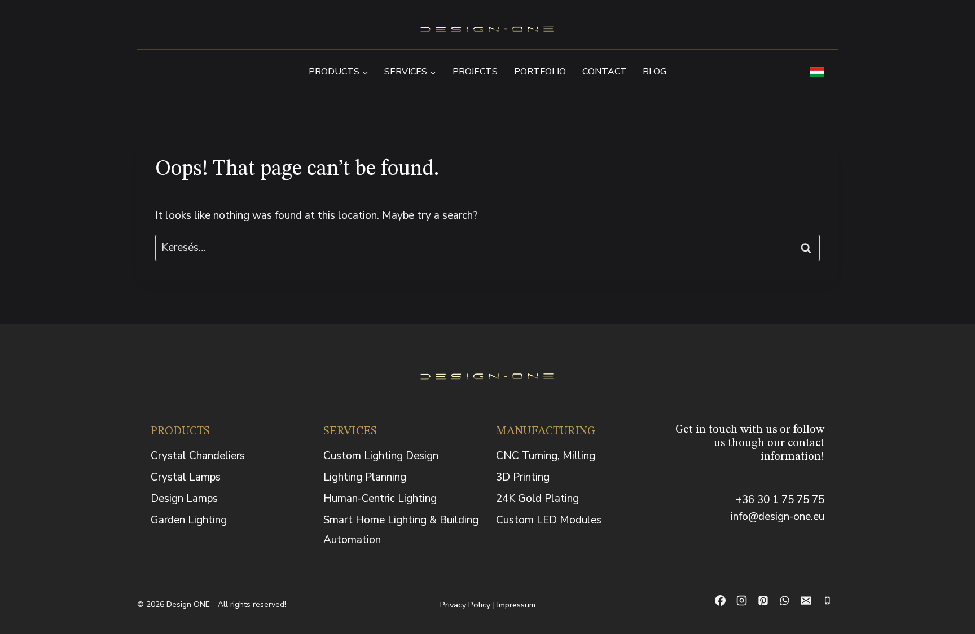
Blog (654, 71)
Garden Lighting (189, 520)
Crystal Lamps (186, 477)
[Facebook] (720, 600)
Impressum (516, 604)
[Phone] (827, 600)
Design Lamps (184, 498)
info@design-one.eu (777, 516)
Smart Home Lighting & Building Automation (400, 530)
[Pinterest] (763, 600)
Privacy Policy (465, 604)
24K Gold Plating (537, 498)
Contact (604, 71)
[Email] (805, 600)
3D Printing (523, 477)
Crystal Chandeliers (198, 455)
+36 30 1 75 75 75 (780, 499)
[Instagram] (741, 600)
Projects (475, 71)
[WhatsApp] (784, 600)
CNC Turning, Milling (545, 455)
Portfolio (540, 71)
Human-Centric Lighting (380, 498)
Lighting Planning (364, 477)
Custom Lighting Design (380, 455)
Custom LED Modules (548, 520)
